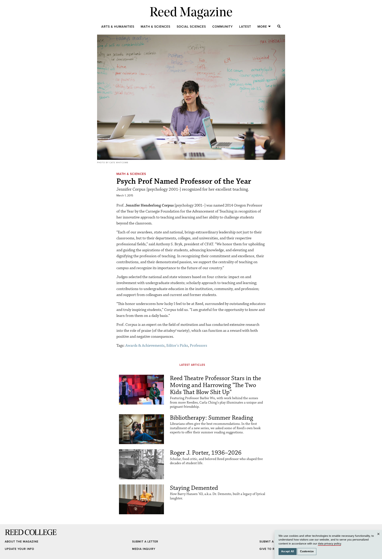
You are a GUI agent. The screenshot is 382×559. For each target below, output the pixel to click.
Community (222, 26)
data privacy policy (329, 543)
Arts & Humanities (117, 26)
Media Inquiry (143, 549)
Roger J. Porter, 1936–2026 (206, 453)
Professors (198, 345)
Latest (245, 26)
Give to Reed (269, 549)
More (262, 26)
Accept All (287, 551)
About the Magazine (21, 541)
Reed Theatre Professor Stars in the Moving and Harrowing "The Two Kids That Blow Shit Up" (215, 385)
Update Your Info (19, 549)
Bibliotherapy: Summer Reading (211, 418)
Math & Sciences (155, 26)
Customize (307, 551)
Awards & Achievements (145, 345)
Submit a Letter (145, 541)
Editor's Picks (177, 345)
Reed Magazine (191, 13)
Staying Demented (194, 488)
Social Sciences (191, 26)
